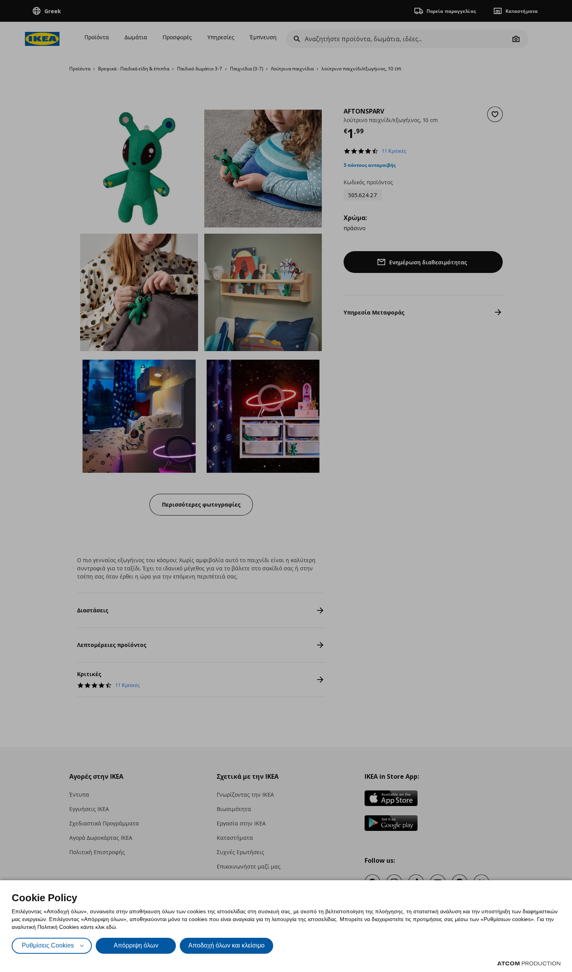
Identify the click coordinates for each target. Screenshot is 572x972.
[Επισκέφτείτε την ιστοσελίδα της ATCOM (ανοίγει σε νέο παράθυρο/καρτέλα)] (528, 963)
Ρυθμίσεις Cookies (48, 945)
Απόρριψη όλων (136, 945)
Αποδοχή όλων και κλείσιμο (226, 945)
